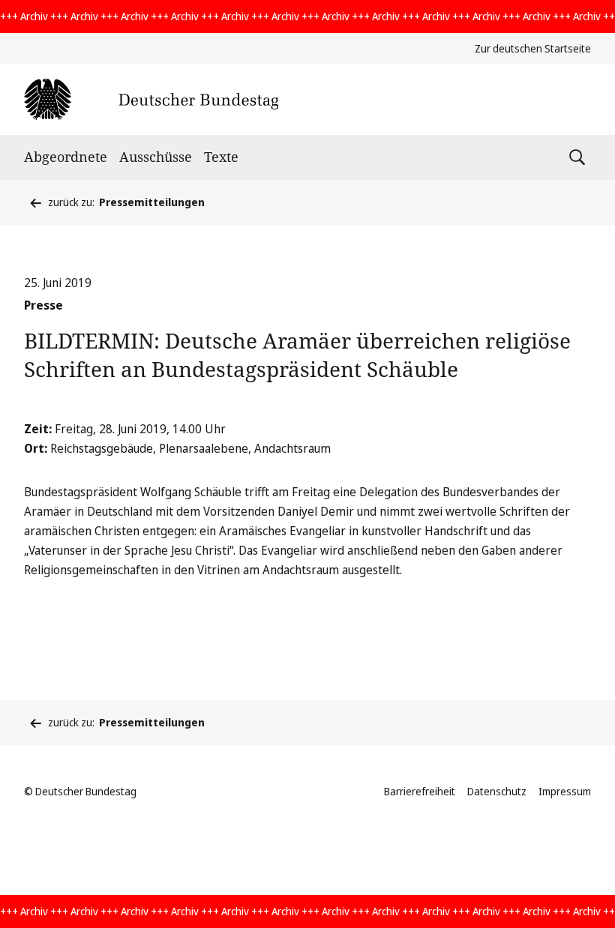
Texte (221, 157)
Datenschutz (496, 791)
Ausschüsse (155, 157)
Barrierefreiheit (419, 791)
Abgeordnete (65, 157)
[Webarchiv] (151, 99)
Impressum (564, 791)
